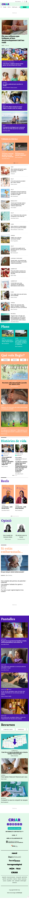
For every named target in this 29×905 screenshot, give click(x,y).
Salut (12, 189)
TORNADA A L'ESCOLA (9, 139)
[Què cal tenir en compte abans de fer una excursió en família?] (5, 227)
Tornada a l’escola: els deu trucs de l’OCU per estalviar (8, 155)
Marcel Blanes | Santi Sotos (17, 229)
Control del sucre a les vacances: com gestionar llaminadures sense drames (17, 284)
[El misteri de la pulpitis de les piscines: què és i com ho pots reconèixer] (5, 249)
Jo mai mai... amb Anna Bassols (20, 507)
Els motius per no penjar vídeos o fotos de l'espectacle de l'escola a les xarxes (13, 718)
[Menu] (1, 7)
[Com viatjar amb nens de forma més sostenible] (5, 295)
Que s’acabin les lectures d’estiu (8, 536)
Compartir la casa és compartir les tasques (14, 800)
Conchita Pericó (21, 539)
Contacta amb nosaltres (14, 828)
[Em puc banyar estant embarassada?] (14, 563)
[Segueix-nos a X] (11, 824)
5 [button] (17, 516)
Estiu (9, 7)
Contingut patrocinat (16, 258)
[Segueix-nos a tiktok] (21, 824)
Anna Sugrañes (14, 240)
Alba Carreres (14, 309)
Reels (5, 481)
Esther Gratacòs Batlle (6, 696)
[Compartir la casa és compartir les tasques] (14, 789)
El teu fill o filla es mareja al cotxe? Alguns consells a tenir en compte (12, 107)
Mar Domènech (18, 157)
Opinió (6, 520)
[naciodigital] (14, 853)
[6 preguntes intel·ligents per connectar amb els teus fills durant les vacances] (14, 119)
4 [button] (16, 516)
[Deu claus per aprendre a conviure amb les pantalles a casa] (14, 655)
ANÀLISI (9, 689)
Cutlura (14, 381)
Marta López (8, 539)
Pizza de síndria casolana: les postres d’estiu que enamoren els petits (18, 272)
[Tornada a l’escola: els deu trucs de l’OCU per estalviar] (8, 146)
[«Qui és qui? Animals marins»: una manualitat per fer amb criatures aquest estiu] (5, 204)
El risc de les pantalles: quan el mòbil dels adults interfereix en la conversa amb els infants (13, 693)
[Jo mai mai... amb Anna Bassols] (21, 494)
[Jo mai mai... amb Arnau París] (8, 494)
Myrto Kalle (13, 275)
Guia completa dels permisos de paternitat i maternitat (13, 581)
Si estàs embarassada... (12, 550)
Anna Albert (13, 207)
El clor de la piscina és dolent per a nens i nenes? (18, 181)
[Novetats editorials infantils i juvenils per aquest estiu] (14, 372)
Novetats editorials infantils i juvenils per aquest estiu (14, 383)
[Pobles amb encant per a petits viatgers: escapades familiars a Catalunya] (21, 333)
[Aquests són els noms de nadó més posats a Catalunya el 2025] (14, 396)
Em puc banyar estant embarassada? (12, 572)
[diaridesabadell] (14, 857)
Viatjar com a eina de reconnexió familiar (16, 238)
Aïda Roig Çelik (6, 130)
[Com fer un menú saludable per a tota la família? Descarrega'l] (14, 741)
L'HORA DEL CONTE (8, 729)
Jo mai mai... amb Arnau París (7, 507)
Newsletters (18, 1)
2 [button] (15, 163)
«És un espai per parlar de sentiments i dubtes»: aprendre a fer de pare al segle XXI (7, 461)
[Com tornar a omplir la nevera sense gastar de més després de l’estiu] (14, 55)
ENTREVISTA (19, 455)
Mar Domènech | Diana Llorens (10, 87)
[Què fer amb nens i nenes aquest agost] (8, 333)
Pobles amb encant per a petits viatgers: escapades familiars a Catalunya (21, 342)
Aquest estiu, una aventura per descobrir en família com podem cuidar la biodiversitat (19, 262)
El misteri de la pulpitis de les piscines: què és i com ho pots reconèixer (18, 250)
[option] (7, 151)
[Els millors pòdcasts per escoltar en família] (14, 76)
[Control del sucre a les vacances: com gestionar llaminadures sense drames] (5, 283)
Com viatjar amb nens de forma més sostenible (19, 295)
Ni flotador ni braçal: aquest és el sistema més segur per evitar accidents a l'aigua (18, 193)
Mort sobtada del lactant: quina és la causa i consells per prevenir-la (18, 170)
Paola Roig (3, 587)
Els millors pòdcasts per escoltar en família (13, 84)
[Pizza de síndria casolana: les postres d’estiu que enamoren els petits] (5, 272)
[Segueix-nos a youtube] (18, 824)
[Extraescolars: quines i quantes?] (21, 146)
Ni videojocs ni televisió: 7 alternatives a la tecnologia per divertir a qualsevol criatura (14, 430)
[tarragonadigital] (14, 865)
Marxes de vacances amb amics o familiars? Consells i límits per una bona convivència (19, 306)
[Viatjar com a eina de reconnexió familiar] (5, 238)
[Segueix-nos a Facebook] (8, 824)
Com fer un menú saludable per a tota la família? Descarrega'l (14, 753)
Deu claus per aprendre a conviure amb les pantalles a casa (13, 667)
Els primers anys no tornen (21, 536)
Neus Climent (5, 466)
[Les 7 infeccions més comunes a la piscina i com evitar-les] (5, 216)
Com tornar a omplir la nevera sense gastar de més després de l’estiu (13, 64)
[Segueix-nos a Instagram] (13, 824)
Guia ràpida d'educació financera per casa (14, 777)
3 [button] (17, 163)
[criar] (14, 873)
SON (23, 359)
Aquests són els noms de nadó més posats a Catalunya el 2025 (14, 408)
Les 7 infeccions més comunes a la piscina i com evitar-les (19, 215)
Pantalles (14, 7)
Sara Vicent (3, 779)
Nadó (3, 45)
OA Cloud (19, 892)
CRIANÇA (5, 359)
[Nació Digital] (7, 4)
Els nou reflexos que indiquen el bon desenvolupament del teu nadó (13, 39)
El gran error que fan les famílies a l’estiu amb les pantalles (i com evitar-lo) (13, 641)
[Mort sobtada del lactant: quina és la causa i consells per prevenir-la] (5, 170)
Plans (4, 7)
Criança (5, 82)
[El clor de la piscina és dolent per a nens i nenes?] (5, 182)
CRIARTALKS (21, 729)
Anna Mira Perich (6, 158)
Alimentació (14, 268)
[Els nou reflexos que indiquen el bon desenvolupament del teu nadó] (14, 27)
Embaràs (3, 575)
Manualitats (14, 200)
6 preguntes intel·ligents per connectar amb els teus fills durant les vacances (14, 128)
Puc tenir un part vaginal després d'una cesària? (12, 590)
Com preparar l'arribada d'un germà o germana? (12, 585)
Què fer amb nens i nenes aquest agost (7, 340)
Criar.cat (7, 45)
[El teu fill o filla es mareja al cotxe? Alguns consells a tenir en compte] (14, 98)
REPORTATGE (5, 455)
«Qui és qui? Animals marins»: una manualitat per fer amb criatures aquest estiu (18, 204)
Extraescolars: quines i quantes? (20, 154)
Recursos (13, 313)
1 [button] (12, 475)
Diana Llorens (14, 184)
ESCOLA (15, 359)
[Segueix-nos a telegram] (16, 824)
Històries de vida (13, 441)
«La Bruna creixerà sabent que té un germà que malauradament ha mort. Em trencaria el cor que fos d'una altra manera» (21, 466)
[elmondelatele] (14, 869)
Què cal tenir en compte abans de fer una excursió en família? (18, 227)
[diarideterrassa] (14, 861)
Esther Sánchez (14, 755)
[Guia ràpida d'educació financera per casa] (14, 766)
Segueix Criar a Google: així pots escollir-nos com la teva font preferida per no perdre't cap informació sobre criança (18, 317)
